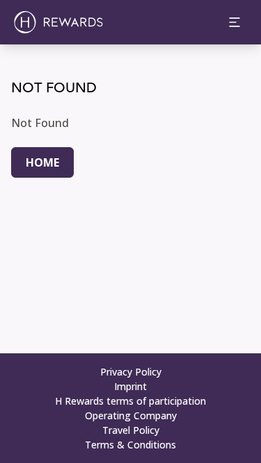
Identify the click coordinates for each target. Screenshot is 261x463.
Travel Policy (130, 430)
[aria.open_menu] (234, 22)
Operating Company (131, 415)
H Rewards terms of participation (130, 400)
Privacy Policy (130, 371)
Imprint (130, 386)
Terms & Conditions (130, 444)
